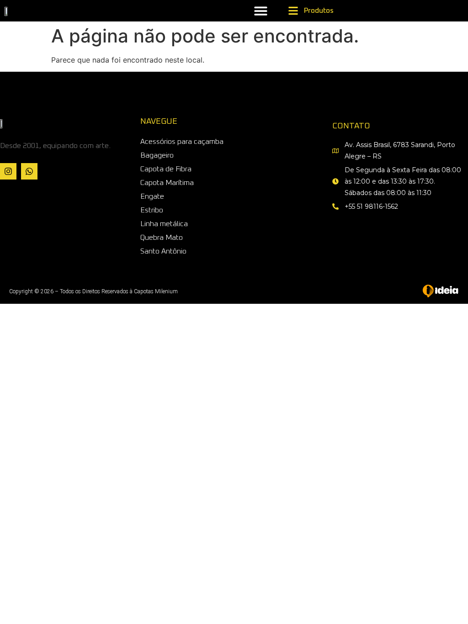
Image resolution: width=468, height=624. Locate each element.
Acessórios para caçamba (181, 141)
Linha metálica (164, 223)
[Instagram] (8, 171)
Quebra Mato (161, 237)
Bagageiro (157, 155)
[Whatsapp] (29, 171)
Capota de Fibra (165, 169)
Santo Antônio (163, 251)
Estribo (151, 210)
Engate (152, 196)
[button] (260, 10)
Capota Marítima (167, 182)
